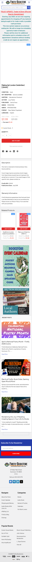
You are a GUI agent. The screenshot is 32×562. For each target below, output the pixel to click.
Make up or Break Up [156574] (24, 232)
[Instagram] (14, 481)
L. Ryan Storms (21, 541)
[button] (16, 265)
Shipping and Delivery (8, 503)
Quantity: (5, 132)
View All (19, 544)
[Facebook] (3, 151)
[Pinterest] (17, 151)
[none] (16, 63)
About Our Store (6, 497)
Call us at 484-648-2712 (16, 477)
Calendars (20, 506)
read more (5, 354)
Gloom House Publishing (23, 530)
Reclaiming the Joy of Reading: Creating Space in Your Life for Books (15, 418)
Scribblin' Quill (5, 536)
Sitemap (4, 517)
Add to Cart (8, 228)
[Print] (10, 151)
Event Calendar (6, 500)
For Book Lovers (22, 509)
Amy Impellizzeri (6, 542)
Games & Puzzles (22, 503)
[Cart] (29, 2)
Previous (2, 226)
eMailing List (5, 511)
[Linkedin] (13, 151)
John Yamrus (20, 533)
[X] (21, 481)
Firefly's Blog (5, 514)
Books (19, 497)
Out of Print (5, 533)
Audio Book (21, 500)
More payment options (16, 146)
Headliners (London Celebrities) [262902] (8, 232)
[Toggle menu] (2, 2)
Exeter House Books (7, 530)
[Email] (6, 151)
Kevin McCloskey (6, 539)
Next (29, 226)
